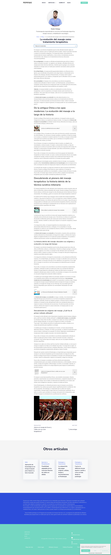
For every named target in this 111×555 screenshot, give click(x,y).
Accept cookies (86, 550)
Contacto (27, 538)
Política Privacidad (67, 547)
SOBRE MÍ (62, 2)
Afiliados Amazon (53, 547)
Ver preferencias (105, 550)
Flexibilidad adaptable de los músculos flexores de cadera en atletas (47, 470)
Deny (95, 550)
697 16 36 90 (74, 543)
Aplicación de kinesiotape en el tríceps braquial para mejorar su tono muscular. (30, 469)
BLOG (69, 2)
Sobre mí (27, 534)
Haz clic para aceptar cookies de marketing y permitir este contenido (55, 408)
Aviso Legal (41, 547)
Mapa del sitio (29, 547)
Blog (26, 536)
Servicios (27, 532)
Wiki (26, 462)
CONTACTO (84, 2)
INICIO (44, 2)
